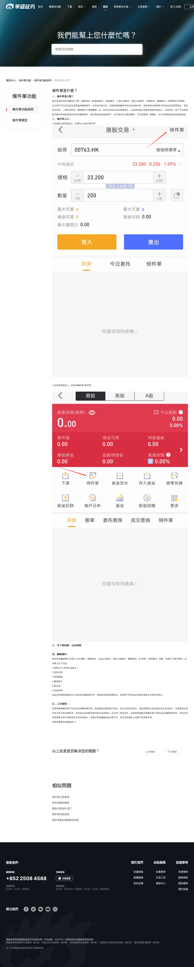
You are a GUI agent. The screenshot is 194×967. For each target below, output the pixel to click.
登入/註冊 (175, 6)
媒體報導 (138, 877)
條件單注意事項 (60, 797)
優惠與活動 (55, 6)
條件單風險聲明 (60, 802)
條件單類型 (19, 120)
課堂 (94, 6)
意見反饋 (138, 883)
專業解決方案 (121, 6)
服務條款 (183, 877)
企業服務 (142, 6)
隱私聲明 (183, 883)
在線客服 (66, 878)
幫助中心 (11, 80)
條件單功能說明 (42, 80)
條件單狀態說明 (60, 814)
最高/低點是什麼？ (62, 808)
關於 (158, 6)
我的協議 (183, 889)
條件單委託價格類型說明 (65, 820)
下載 (69, 6)
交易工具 (161, 877)
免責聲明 (183, 871)
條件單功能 (25, 80)
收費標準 (161, 871)
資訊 (80, 6)
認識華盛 (138, 871)
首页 (40, 6)
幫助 (105, 6)
